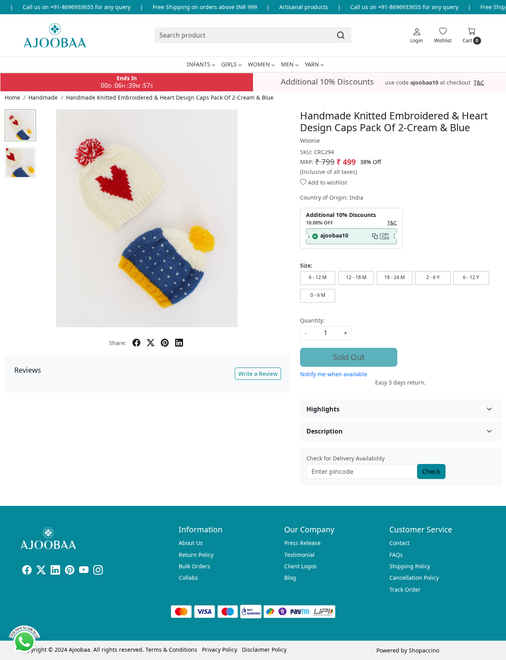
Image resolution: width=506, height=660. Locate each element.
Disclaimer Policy (264, 649)
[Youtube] (83, 571)
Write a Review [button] (258, 373)
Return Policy (196, 554)
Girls (229, 64)
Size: (306, 265)
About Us (191, 543)
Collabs (188, 577)
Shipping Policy (409, 566)
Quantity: (312, 320)
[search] (340, 35)
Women (259, 64)
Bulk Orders (194, 566)
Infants (198, 64)
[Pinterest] (69, 571)
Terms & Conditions (171, 649)
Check (431, 471)
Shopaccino (424, 650)
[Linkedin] (55, 571)
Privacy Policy (219, 649)
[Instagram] (98, 571)
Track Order (405, 589)
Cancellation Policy (414, 577)
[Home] (55, 35)
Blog (290, 577)
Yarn (312, 64)
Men (287, 64)
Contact (399, 543)
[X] (41, 571)
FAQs (396, 554)
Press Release (302, 543)
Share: (117, 343)
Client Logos (300, 566)
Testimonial (299, 554)
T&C (479, 82)
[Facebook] (27, 571)
